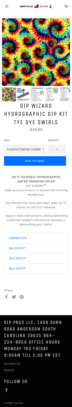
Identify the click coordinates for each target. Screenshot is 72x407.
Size (6, 140)
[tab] (36, 238)
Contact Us (12, 363)
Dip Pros (18, 402)
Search (9, 370)
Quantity (53, 140)
